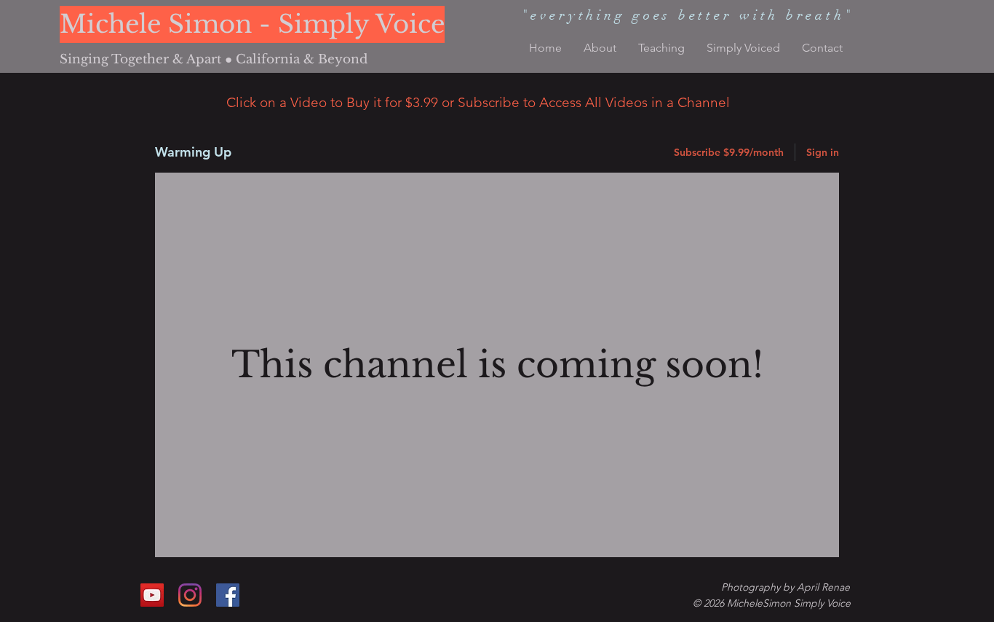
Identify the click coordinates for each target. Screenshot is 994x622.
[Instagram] (190, 595)
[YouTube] (152, 595)
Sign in (822, 152)
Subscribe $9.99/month (729, 152)
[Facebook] (227, 595)
